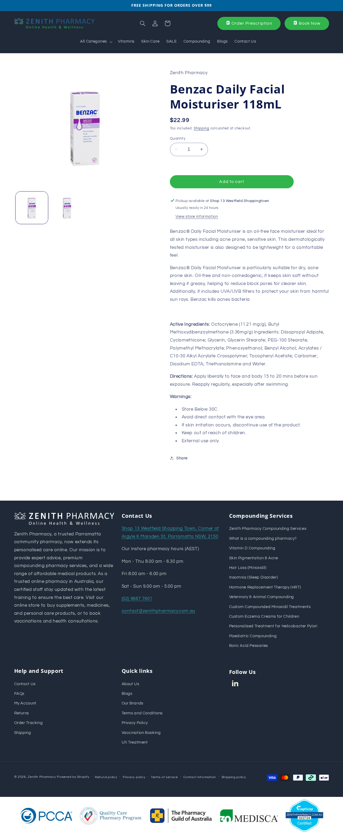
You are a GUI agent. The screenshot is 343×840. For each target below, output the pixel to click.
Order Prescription (252, 23)
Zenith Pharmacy (42, 776)
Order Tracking (28, 723)
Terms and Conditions (142, 713)
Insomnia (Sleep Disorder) (253, 577)
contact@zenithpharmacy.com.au (158, 611)
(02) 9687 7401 (137, 598)
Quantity (177, 138)
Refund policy (106, 777)
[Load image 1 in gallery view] (32, 208)
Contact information (199, 777)
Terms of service (164, 777)
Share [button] (182, 458)
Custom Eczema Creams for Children (264, 616)
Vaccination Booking (141, 733)
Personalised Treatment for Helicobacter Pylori (273, 626)
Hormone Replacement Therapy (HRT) (265, 587)
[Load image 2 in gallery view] (67, 208)
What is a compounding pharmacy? (263, 539)
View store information (197, 216)
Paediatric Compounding (253, 636)
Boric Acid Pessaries (248, 646)
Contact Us (25, 684)
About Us (130, 684)
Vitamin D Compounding (252, 548)
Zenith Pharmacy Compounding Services (268, 529)
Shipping (201, 128)
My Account (25, 704)
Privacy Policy (135, 723)
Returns (21, 713)
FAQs (19, 694)
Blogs (127, 694)
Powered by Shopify (73, 776)
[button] (96, 42)
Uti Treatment (135, 742)
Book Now (309, 23)
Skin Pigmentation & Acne (253, 558)
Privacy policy (134, 777)
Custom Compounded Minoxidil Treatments (270, 607)
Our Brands (132, 704)
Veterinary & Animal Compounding (261, 597)
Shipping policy (234, 777)
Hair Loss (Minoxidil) (248, 568)
